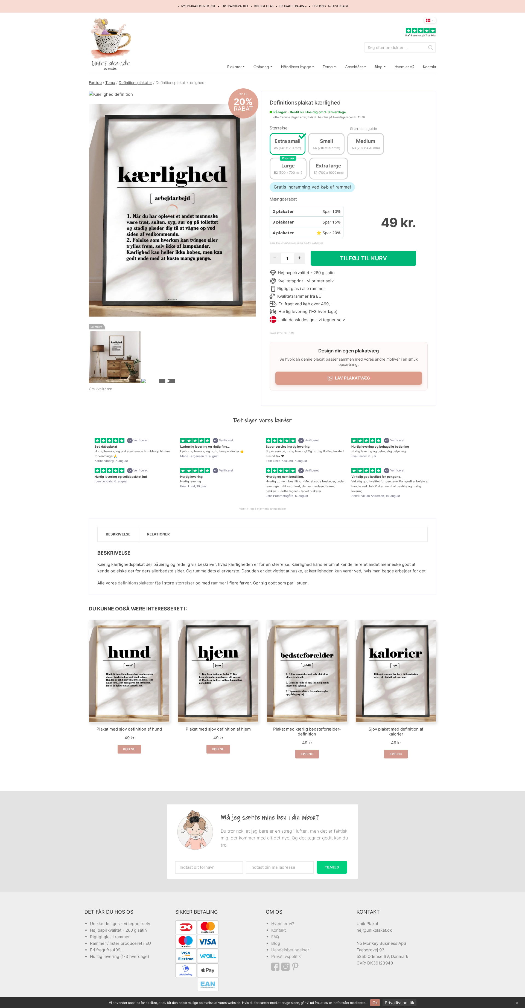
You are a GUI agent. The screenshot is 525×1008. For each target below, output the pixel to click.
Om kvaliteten (100, 389)
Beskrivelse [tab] (118, 534)
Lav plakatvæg (352, 378)
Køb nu (129, 749)
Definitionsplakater (135, 82)
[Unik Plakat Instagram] (286, 967)
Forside (95, 82)
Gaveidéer (354, 67)
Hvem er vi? (404, 67)
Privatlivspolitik (286, 956)
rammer (218, 583)
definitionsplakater (136, 583)
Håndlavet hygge (296, 67)
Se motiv (96, 326)
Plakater (234, 67)
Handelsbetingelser (290, 949)
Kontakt (429, 67)
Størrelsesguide (363, 128)
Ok (375, 1002)
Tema (328, 67)
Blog (379, 67)
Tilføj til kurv (363, 258)
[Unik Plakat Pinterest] (295, 967)
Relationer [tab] (158, 534)
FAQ (275, 936)
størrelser (184, 583)
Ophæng (261, 67)
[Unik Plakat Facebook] (276, 967)
